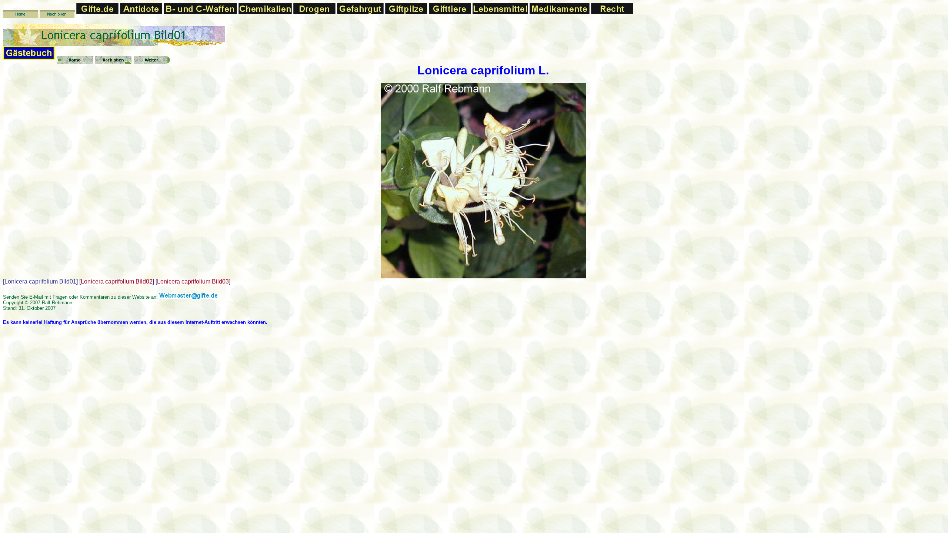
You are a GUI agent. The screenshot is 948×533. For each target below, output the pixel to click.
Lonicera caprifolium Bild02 (117, 281)
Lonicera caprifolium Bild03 (193, 281)
